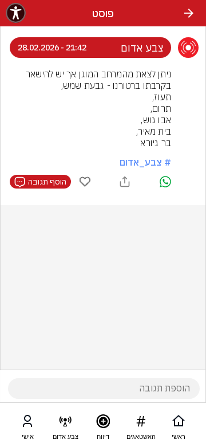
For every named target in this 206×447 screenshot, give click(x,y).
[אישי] (27, 423)
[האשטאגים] (141, 423)
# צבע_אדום (145, 162)
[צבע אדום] (65, 423)
